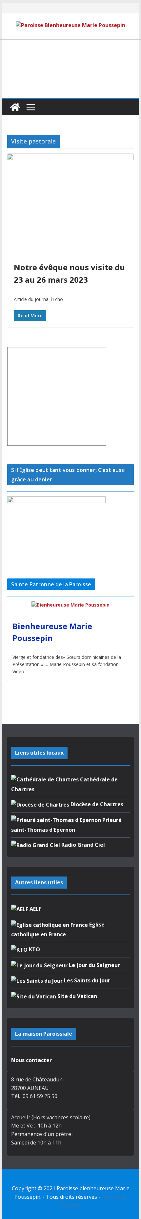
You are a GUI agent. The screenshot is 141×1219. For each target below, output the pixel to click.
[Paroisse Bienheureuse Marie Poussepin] (15, 107)
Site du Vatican (76, 996)
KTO (34, 949)
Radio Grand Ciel (82, 844)
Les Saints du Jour (86, 980)
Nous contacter (31, 1060)
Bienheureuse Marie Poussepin (52, 632)
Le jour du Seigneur (94, 965)
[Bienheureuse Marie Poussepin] (70, 605)
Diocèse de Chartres (96, 804)
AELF (34, 908)
